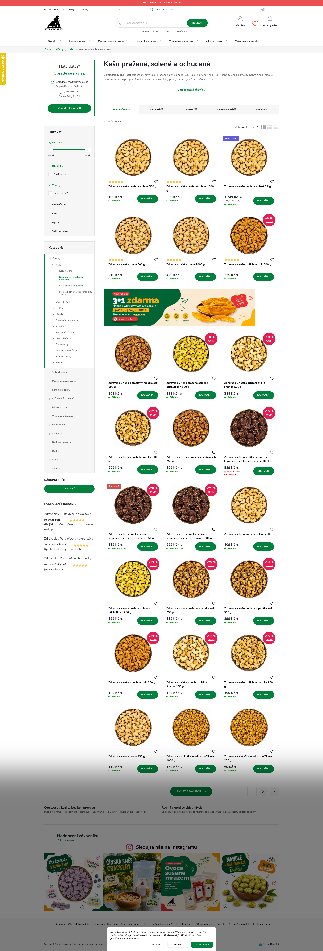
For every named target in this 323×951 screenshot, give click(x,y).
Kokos (59, 362)
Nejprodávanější (226, 109)
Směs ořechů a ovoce (67, 320)
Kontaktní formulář (69, 108)
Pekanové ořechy (65, 332)
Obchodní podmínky (78, 924)
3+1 (167, 31)
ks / (69, 488)
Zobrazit (264, 471)
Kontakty (84, 9)
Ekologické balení (262, 924)
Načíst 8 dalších (189, 791)
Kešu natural (65, 271)
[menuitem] (54, 41)
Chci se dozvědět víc (190, 90)
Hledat (197, 23)
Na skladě (61, 174)
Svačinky (182, 31)
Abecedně (261, 109)
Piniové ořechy (63, 356)
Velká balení (58, 424)
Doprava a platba (102, 924)
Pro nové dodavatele (239, 924)
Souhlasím (204, 944)
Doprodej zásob (149, 31)
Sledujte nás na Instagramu (166, 847)
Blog (71, 9)
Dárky (55, 451)
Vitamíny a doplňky (62, 416)
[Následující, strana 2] (263, 791)
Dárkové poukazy (61, 442)
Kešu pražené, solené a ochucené (71, 278)
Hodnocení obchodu (54, 9)
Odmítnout (178, 944)
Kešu (58, 264)
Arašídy (60, 326)
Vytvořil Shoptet (271, 944)
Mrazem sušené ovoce (64, 381)
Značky (56, 468)
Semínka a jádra (61, 389)
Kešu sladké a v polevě (71, 285)
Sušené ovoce (59, 372)
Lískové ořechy (63, 338)
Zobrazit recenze (66, 840)
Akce (55, 459)
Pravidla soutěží (184, 924)
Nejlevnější (156, 109)
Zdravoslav (61, 193)
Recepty (221, 924)
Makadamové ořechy (66, 350)
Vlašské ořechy (64, 302)
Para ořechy (62, 344)
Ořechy (56, 258)
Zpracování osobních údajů (158, 924)
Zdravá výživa (59, 407)
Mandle (59, 314)
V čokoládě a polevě (63, 398)
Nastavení (156, 944)
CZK (269, 9)
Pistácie (60, 308)
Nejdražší (191, 109)
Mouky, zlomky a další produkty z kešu (75, 293)
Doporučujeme (121, 109)
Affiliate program (204, 924)
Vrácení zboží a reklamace (127, 924)
